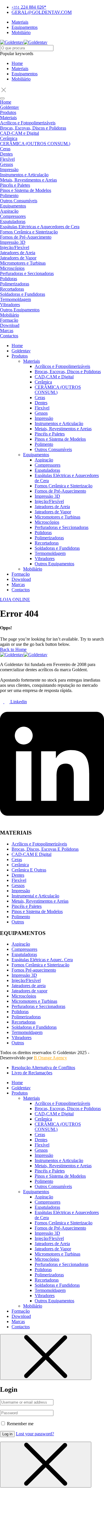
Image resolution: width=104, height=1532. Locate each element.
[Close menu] (45, 1357)
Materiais (20, 68)
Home (17, 63)
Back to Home (13, 649)
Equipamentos (25, 73)
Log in (7, 1434)
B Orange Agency (50, 1057)
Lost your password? (35, 1433)
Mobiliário (21, 78)
